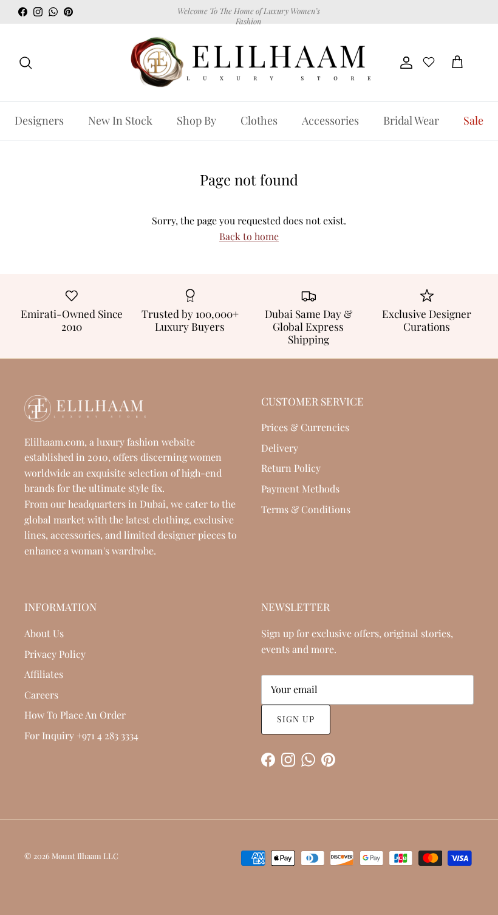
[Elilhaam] (249, 62)
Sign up (296, 719)
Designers (39, 120)
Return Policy (291, 467)
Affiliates (43, 674)
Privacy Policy (55, 653)
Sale (473, 120)
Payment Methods (300, 488)
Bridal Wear (411, 120)
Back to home (249, 236)
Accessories (330, 120)
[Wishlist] (429, 64)
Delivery (279, 447)
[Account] (404, 62)
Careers (41, 694)
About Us (44, 633)
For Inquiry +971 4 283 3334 (81, 735)
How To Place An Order (75, 714)
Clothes (259, 120)
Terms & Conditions (305, 509)
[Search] (25, 62)
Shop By (196, 120)
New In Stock (120, 120)
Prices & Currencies (305, 427)
